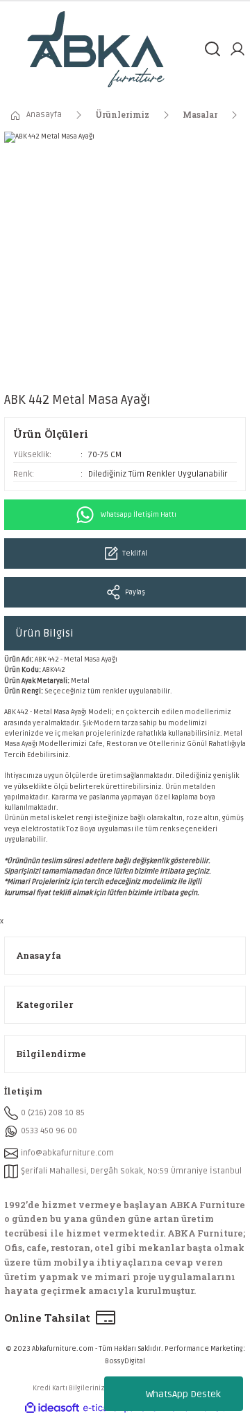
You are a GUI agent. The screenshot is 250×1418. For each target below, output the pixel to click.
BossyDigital (125, 1361)
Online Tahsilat (47, 1317)
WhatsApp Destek (183, 1394)
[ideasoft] (52, 1408)
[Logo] (96, 49)
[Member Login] (237, 49)
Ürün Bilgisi (44, 633)
